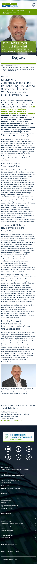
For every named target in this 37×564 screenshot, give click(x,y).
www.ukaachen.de (6, 508)
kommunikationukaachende (11, 420)
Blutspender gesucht (9, 544)
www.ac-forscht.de (9, 559)
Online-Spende (5, 485)
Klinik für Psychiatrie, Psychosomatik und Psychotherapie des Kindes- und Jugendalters (13, 12)
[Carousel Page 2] (1, 28)
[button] (3, 59)
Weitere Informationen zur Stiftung (10, 488)
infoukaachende (6, 507)
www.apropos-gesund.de (11, 552)
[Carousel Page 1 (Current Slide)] (1, 27)
